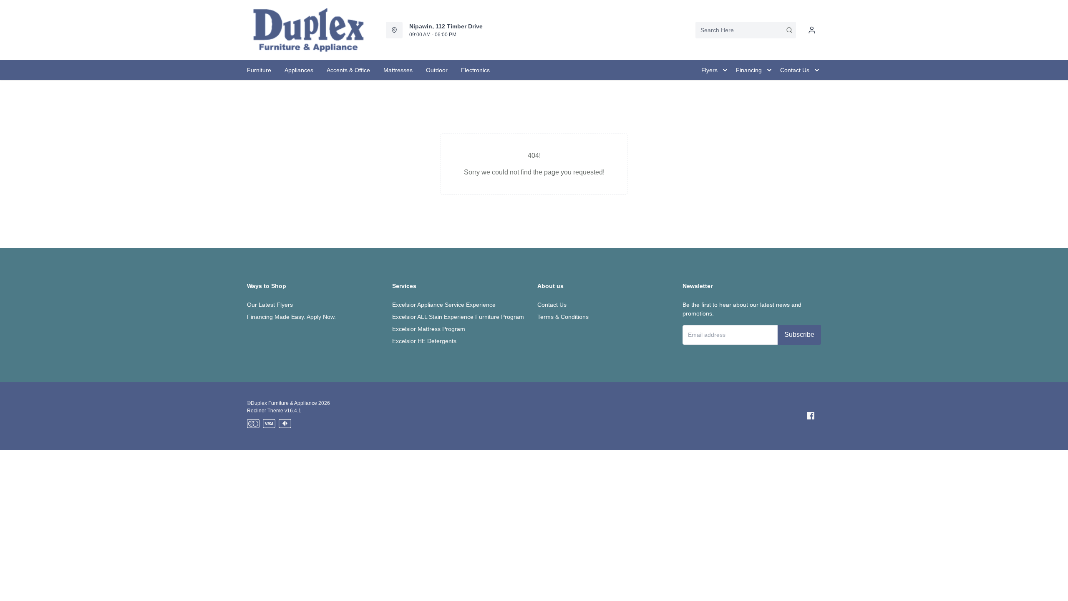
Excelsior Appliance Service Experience (444, 304)
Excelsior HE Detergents (424, 341)
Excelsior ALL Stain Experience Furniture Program (458, 316)
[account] (812, 30)
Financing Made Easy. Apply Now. (291, 316)
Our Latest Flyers (270, 304)
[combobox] (745, 30)
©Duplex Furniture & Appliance (282, 403)
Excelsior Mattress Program (428, 329)
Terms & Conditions (563, 316)
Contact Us (552, 304)
